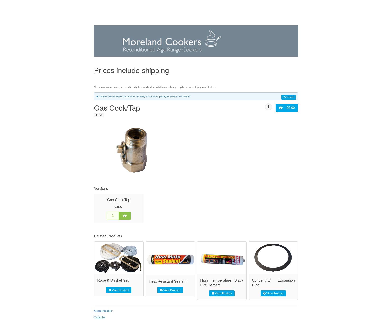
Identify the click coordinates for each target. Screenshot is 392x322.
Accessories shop (103, 311)
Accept (290, 97)
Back (100, 115)
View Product (120, 290)
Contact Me (99, 317)
